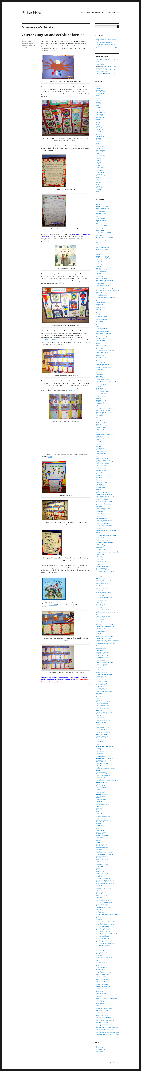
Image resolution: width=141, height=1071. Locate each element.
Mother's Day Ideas (101, 676)
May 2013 (98, 141)
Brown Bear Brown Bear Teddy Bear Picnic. (107, 290)
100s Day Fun (99, 204)
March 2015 (99, 107)
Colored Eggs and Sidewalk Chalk (105, 350)
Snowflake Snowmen (102, 847)
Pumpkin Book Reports (102, 763)
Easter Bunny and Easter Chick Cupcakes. (107, 408)
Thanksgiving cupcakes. (102, 926)
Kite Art (98, 585)
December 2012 (100, 150)
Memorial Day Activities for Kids (104, 662)
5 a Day (98, 223)
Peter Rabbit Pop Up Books (103, 720)
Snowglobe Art (100, 849)
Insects (98, 563)
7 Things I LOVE (100, 228)
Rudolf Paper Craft (101, 801)
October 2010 (100, 191)
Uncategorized (100, 971)
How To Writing (100, 544)
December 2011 (100, 170)
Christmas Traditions (101, 328)
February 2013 (100, 146)
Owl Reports (99, 696)
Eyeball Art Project (101, 427)
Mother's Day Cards (101, 672)
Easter (98, 405)
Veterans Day (72, 390)
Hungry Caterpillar (101, 545)
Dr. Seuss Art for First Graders (104, 42)
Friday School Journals (102, 458)
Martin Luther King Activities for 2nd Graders (107, 640)
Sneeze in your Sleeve (102, 844)
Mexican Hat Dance (101, 664)
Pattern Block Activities (102, 705)
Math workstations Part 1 (102, 655)
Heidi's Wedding (100, 527)
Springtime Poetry (101, 875)
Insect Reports (100, 559)
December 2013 (100, 131)
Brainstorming (100, 283)
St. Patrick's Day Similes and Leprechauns (107, 881)
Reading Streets (100, 779)
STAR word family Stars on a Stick (105, 883)
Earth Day (98, 398)
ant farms (98, 242)
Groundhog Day (100, 503)
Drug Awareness (100, 395)
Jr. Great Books (100, 576)
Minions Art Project (101, 669)
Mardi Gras (99, 633)
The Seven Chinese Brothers (103, 941)
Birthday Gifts (99, 276)
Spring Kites (99, 869)
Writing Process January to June (104, 1024)
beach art (98, 266)
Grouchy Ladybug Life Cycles (104, 501)
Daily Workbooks (100, 369)
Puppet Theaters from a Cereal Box (105, 768)
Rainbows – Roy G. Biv (102, 773)
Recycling (99, 784)
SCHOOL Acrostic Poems (103, 816)
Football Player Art (101, 451)
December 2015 (100, 91)
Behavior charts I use (101, 271)
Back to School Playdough (103, 258)
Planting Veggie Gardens (102, 737)
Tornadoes (99, 955)
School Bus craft (100, 818)
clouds (98, 343)
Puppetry (98, 770)
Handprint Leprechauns (102, 523)
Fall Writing (99, 431)
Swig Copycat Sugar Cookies (104, 902)
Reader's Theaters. (101, 777)
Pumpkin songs (100, 765)
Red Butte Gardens (101, 785)
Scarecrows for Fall (101, 815)
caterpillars (99, 309)
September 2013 (100, 136)
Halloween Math (100, 515)
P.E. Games (99, 700)
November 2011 (100, 172)
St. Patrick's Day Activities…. (103, 878)
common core (100, 355)
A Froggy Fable (100, 230)
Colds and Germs (100, 348)
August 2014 (99, 119)
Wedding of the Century (102, 1010)
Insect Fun (99, 556)
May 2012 (98, 162)
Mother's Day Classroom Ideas (104, 674)
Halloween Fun (100, 513)
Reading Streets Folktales (103, 782)
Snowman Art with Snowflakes (104, 852)
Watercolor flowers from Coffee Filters (106, 998)
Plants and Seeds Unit (102, 743)
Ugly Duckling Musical (102, 967)
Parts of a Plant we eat (102, 703)
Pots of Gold (99, 753)
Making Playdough (101, 619)
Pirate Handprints (100, 731)
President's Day (100, 756)
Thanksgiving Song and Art (103, 928)
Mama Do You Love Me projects (104, 624)
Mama (98, 623)
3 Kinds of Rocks (100, 215)
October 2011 (99, 174)
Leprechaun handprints (102, 599)
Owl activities (99, 693)
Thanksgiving (99, 923)
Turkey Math (99, 964)
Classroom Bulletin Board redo (104, 336)
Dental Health (100, 377)
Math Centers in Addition (102, 652)
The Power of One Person (103, 940)
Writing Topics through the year (104, 1029)
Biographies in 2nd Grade (103, 275)
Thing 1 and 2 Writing (101, 952)
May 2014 (98, 122)
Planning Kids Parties (101, 734)
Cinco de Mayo (100, 329)
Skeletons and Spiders (102, 835)
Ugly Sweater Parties (101, 969)
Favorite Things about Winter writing (105, 437)
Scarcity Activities (101, 809)
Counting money (100, 362)
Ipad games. (99, 564)
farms (97, 432)
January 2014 (99, 129)
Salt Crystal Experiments (102, 804)
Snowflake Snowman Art (102, 845)
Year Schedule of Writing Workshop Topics (107, 1034)
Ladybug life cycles (101, 593)
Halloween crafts (100, 511)
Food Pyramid (100, 448)
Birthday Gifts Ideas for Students (104, 280)
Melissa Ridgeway (101, 59)
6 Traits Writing (100, 227)
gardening (99, 479)
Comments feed (100, 1049)
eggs (97, 417)
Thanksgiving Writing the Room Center (106, 933)
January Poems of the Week (103, 569)
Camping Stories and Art (102, 299)
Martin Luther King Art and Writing (105, 641)
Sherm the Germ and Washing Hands (106, 39)
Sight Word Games (101, 832)
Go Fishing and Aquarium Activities (105, 496)
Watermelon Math (101, 1003)
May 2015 (98, 103)
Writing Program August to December (106, 1025)
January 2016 (99, 90)
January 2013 (99, 148)
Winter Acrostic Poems (102, 1015)
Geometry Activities (101, 485)
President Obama (101, 755)
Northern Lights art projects (103, 683)
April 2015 (98, 105)
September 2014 (100, 117)
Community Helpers (101, 357)
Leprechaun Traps (101, 600)
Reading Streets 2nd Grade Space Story (107, 780)
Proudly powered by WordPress (41, 1063)
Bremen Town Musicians (102, 287)
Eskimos (98, 424)
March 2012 (99, 165)
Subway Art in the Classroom (103, 888)
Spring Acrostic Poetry (102, 864)
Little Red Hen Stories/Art (103, 609)
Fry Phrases (99, 472)
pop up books (100, 749)
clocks (98, 341)
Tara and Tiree (100, 912)
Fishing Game (99, 443)
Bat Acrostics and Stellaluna (103, 264)
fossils (97, 456)
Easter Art (98, 407)
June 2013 (98, 139)
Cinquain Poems (100, 335)
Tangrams (98, 911)
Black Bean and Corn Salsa (103, 282)
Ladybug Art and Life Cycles (103, 592)
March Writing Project (102, 631)
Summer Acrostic (101, 890)
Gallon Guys (99, 477)
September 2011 (100, 175)
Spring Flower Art (101, 868)
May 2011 (98, 182)
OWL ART (98, 695)
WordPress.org (100, 1051)
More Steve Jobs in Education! (104, 671)
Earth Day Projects (101, 401)
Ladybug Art (99, 590)
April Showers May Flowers (103, 251)
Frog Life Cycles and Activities (104, 463)
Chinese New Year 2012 (102, 316)
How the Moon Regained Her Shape (106, 542)
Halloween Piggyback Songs (104, 520)
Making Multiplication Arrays (103, 616)
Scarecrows (99, 813)
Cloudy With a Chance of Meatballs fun (106, 347)
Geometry (99, 484)
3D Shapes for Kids (101, 220)
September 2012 (100, 155)
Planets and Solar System (103, 732)
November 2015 (100, 93)
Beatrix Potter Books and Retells (105, 270)
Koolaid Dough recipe (102, 588)
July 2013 (98, 138)
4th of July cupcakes (101, 222)
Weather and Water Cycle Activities (105, 1008)
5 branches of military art (102, 225)
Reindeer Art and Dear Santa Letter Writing (107, 47)
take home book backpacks (103, 907)
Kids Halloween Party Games (103, 580)
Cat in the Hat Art (100, 307)
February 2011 (99, 187)
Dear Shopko (99, 374)
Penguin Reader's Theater (103, 713)
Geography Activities (101, 482)
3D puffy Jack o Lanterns (102, 216)
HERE (46, 340)
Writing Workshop (101, 1031)
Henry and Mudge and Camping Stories (106, 533)
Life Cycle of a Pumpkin (102, 605)
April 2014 (98, 124)
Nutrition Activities (101, 684)
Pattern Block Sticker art (102, 707)
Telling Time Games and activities (105, 917)
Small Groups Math (101, 839)
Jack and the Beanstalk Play (103, 566)
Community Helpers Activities (104, 359)
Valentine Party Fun (101, 977)
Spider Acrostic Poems (102, 859)
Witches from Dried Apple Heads (105, 1017)
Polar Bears (99, 748)
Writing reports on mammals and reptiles (107, 1027)
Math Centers (99, 650)
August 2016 (99, 86)
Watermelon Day (100, 1001)
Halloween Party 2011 (101, 518)
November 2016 (100, 85)
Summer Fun (99, 893)
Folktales (98, 446)
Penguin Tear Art (100, 717)
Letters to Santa (100, 604)
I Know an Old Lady (101, 549)
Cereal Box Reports (101, 312)
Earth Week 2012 (100, 403)
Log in (97, 1046)
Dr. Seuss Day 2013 (101, 389)
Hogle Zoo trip (100, 537)
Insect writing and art (101, 561)
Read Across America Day (103, 775)
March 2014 (99, 126)
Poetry (98, 744)
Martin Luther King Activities (103, 638)
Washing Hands (100, 989)
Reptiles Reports (100, 796)
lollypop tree (99, 611)
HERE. (76, 140)
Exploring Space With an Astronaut (105, 425)
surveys (98, 899)
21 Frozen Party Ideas (101, 210)
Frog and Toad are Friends (103, 460)
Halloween (99, 506)
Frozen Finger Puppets (102, 470)
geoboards (99, 480)
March (98, 629)
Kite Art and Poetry (101, 587)
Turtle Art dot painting (102, 965)
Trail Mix (98, 960)
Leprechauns (99, 602)
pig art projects (100, 725)
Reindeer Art (99, 789)
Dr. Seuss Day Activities (102, 391)
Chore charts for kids (101, 319)
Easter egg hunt (100, 413)
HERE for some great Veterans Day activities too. (66, 340)
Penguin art (99, 710)
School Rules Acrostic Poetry (104, 820)
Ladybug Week (100, 595)
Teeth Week (99, 916)
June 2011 (98, 181)
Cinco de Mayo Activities (102, 331)
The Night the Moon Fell (102, 938)
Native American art (101, 681)
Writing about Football (102, 1022)
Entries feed (99, 1047)
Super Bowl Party (101, 897)
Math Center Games (101, 648)
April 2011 (98, 184)
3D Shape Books (100, 218)
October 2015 (99, 95)
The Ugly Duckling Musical (103, 945)
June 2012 (98, 160)
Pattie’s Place (85, 12)
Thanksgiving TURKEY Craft (103, 931)
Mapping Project (100, 628)
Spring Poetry (100, 871)
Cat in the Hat (99, 306)
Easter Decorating (101, 412)
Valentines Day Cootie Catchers (104, 979)
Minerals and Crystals (101, 665)
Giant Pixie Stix (100, 489)
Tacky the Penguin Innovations (104, 905)
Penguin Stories (100, 715)
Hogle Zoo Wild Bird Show (103, 539)
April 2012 (98, 163)
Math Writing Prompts (102, 657)
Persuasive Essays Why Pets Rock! (105, 719)
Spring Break (99, 866)
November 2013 (100, 133)
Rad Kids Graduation (101, 772)
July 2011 (98, 179)
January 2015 (99, 110)
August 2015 (99, 98)
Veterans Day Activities (27, 43)
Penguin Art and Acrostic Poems (104, 712)
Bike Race (99, 273)
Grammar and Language (102, 499)
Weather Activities (101, 1007)
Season (98, 827)
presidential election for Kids (103, 760)
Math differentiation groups (103, 653)
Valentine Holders (101, 976)
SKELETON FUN (100, 833)
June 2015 (98, 102)
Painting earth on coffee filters (104, 701)
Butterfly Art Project (101, 295)
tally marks (99, 909)
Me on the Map (100, 659)
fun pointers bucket (101, 473)
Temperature (99, 919)
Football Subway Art (101, 453)
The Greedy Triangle (101, 935)
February (98, 439)
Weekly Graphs (100, 1013)
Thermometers (100, 950)
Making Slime (99, 621)
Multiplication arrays (101, 677)
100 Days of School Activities (103, 203)
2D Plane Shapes (100, 211)
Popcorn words (100, 751)
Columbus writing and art (103, 353)
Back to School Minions (102, 41)
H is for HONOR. (53, 604)
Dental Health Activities (102, 379)
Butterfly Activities (101, 294)
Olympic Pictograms (101, 688)
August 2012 (99, 157)
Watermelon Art (100, 1000)
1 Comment (24, 47)
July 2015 (98, 100)
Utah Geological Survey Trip (103, 972)
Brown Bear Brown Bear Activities (105, 288)
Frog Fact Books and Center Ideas (105, 461)
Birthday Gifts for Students (103, 278)
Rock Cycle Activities (101, 799)
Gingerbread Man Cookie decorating (106, 491)
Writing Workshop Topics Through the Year (107, 1032)
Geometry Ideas (100, 487)
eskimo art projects (101, 422)
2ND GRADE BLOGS (101, 213)
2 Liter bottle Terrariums (102, 208)
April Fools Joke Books (102, 249)
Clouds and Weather (101, 345)
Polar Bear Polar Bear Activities (104, 746)
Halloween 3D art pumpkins (103, 508)
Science (98, 823)
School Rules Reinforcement (103, 821)
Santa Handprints (100, 806)
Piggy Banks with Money (102, 727)
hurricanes (99, 547)
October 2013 (99, 134)
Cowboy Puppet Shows (102, 364)
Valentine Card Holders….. (103, 974)
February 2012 (100, 167)
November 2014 (100, 114)
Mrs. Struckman (100, 69)
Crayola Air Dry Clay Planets (103, 367)
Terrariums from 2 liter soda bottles (105, 921)
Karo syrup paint (100, 578)
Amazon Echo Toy (101, 239)
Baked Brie (99, 261)
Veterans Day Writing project (104, 988)
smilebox (98, 840)
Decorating (99, 376)
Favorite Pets (99, 436)
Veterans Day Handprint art (28, 45)
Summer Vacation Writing (103, 895)
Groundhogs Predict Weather (104, 504)
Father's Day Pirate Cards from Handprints (107, 434)
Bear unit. (98, 268)
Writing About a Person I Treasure (105, 1020)
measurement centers (102, 660)
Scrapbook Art (100, 825)
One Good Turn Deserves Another (105, 691)
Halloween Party (100, 516)
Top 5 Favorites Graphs (102, 953)
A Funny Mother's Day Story (103, 232)
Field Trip (98, 441)
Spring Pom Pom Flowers (103, 873)
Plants (97, 739)
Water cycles (99, 991)
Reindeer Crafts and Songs (103, 794)
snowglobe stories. (101, 851)
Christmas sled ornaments (103, 323)
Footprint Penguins (101, 455)
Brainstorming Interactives (103, 285)
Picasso (98, 724)
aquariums (99, 252)
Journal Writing (100, 575)
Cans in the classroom (102, 302)
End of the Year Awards (102, 419)
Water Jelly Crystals (101, 993)
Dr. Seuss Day (100, 388)
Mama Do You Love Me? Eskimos (105, 626)
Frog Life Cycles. (100, 467)
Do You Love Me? (101, 384)
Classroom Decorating (102, 338)
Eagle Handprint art (101, 396)
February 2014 (100, 127)
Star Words (99, 885)
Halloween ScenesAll (101, 521)
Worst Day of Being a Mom (103, 1019)
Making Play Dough (101, 617)
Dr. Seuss (98, 386)
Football (98, 449)
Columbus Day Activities (102, 352)
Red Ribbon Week (101, 787)
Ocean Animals (100, 686)
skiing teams (99, 837)
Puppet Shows (100, 767)
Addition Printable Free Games (104, 237)
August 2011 (99, 177)
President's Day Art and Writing (104, 758)
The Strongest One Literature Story (105, 943)
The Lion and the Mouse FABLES (104, 936)
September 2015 (100, 97)
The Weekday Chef (98, 12)
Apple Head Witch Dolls (102, 247)
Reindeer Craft (100, 792)
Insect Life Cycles (100, 557)
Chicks (98, 314)
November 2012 (100, 151)
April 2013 (98, 143)
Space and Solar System (102, 856)
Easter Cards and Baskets (103, 410)
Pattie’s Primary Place (112, 12)
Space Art (99, 857)
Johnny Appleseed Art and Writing (105, 571)
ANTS (97, 244)
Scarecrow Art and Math (102, 811)
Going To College (100, 497)
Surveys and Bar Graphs (102, 900)
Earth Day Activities (101, 400)
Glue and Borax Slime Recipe (104, 494)
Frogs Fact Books (101, 468)
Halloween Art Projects (102, 509)
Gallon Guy (99, 475)
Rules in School (100, 803)
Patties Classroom (26, 1063)
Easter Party (99, 415)
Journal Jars (99, 573)
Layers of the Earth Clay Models (104, 597)
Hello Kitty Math (100, 528)
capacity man (99, 304)
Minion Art (99, 667)
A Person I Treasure (101, 234)
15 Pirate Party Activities (102, 206)
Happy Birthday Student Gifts (104, 525)
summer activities (101, 892)
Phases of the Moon (101, 722)
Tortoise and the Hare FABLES (104, 957)
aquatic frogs (99, 254)
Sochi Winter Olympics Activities (104, 854)
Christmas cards (100, 321)
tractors (98, 959)
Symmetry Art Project (102, 904)
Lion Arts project (100, 607)
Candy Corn (99, 300)
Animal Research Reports (103, 240)
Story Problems (100, 887)
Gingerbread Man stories (102, 492)
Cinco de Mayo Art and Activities (104, 333)
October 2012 (99, 153)
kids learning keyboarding (103, 581)
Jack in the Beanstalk (101, 568)
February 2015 (100, 109)
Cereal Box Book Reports (103, 311)
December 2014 (100, 112)
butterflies (99, 292)
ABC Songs (99, 235)
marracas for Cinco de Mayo (103, 635)
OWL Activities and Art (110, 73)
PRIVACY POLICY (100, 761)
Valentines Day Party (101, 981)
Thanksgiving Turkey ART (102, 929)
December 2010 (100, 189)
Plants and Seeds (100, 741)
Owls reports (99, 698)
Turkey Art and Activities (102, 962)
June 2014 (98, 121)
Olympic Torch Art (101, 689)
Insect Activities (100, 554)
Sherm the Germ (100, 830)
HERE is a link (85, 342)
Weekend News (100, 1012)
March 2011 (99, 186)
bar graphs (99, 263)
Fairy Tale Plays (100, 429)
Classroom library (100, 340)
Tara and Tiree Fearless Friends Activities (107, 914)
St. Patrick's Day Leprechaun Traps (105, 880)
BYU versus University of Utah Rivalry (105, 297)
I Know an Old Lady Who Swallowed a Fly (107, 551)
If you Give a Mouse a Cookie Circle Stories (107, 552)
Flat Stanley (99, 444)
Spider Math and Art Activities (104, 863)
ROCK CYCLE (99, 797)
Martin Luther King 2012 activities (104, 636)
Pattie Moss (99, 63)
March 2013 (99, 145)
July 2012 (98, 158)
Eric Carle (98, 420)
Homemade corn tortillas (103, 540)
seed (97, 828)
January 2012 (99, 169)
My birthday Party (101, 679)
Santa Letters (99, 808)
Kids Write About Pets (102, 583)
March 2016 (99, 88)
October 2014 (99, 115)
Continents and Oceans (102, 360)
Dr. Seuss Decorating (101, 393)
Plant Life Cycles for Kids (102, 736)
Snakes (98, 842)
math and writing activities (103, 647)
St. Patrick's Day (100, 876)
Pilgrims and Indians (101, 729)
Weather (98, 1005)
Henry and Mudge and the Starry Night (106, 535)
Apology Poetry (100, 246)
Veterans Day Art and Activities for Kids (53, 35)
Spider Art (99, 861)
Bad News (99, 259)
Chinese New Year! (101, 318)
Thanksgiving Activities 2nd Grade (105, 924)
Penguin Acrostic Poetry (102, 708)
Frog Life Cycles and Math (103, 465)
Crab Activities (100, 365)
